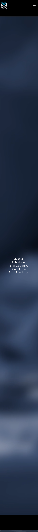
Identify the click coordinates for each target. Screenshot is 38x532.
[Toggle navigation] (34, 5)
